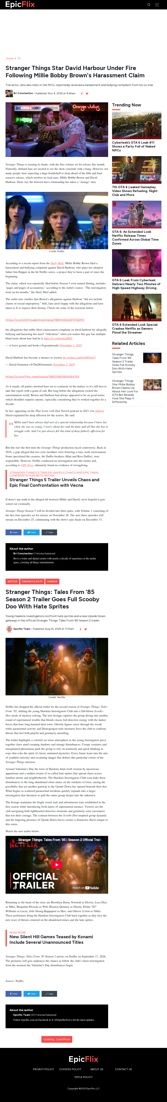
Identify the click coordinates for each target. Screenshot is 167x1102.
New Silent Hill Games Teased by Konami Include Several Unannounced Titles (51, 939)
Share (14, 532)
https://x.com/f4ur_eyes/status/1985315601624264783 (42, 376)
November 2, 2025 (64, 364)
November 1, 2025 (71, 345)
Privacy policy (43, 1069)
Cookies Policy (70, 1069)
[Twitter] (87, 93)
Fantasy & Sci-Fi (32, 581)
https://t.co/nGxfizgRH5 (58, 338)
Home (10, 58)
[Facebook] (81, 93)
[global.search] (149, 4)
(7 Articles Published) (44, 553)
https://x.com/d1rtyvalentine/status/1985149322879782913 (45, 320)
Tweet (33, 532)
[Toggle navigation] (157, 4)
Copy (50, 532)
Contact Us (123, 1069)
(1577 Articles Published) (43, 1015)
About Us (96, 1069)
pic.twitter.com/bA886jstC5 (79, 357)
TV (19, 58)
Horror (52, 581)
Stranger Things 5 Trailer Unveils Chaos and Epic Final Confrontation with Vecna (54, 482)
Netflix (12, 581)
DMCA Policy (83, 1077)
